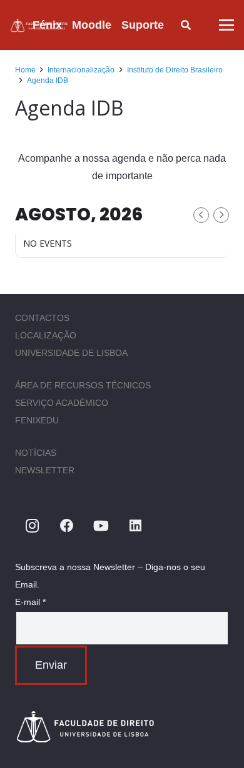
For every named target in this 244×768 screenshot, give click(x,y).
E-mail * (30, 602)
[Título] (122, 726)
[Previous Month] (201, 215)
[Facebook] (66, 526)
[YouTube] (101, 526)
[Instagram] (32, 526)
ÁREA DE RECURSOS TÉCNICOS (83, 385)
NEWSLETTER (44, 470)
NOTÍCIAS (35, 453)
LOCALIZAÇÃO (45, 335)
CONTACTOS (42, 318)
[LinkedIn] (135, 526)
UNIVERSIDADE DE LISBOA (71, 353)
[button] (174, 25)
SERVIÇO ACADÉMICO (61, 403)
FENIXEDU (37, 420)
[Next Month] (221, 215)
